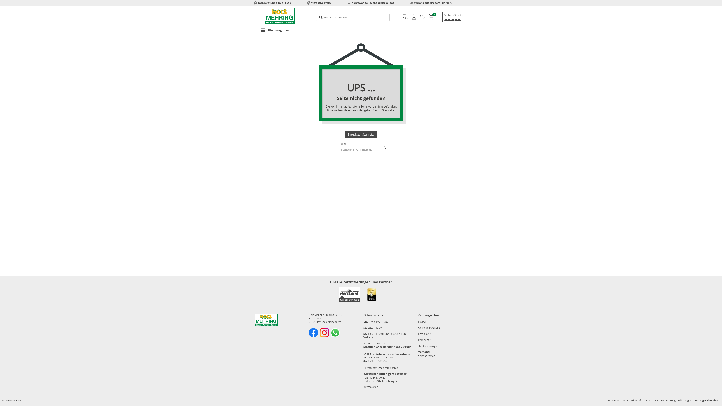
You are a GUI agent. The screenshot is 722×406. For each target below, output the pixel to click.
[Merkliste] (422, 17)
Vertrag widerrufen (706, 400)
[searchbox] (353, 17)
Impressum (613, 400)
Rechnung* (424, 340)
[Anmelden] (414, 17)
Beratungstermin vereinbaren (381, 368)
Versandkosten (426, 356)
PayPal (422, 321)
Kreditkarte (424, 334)
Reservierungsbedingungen (676, 400)
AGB (625, 400)
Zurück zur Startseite (361, 134)
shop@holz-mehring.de (384, 381)
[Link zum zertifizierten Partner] (371, 294)
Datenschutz (651, 400)
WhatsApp (372, 387)
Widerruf (636, 400)
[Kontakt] (405, 17)
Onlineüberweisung (429, 327)
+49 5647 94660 (376, 377)
